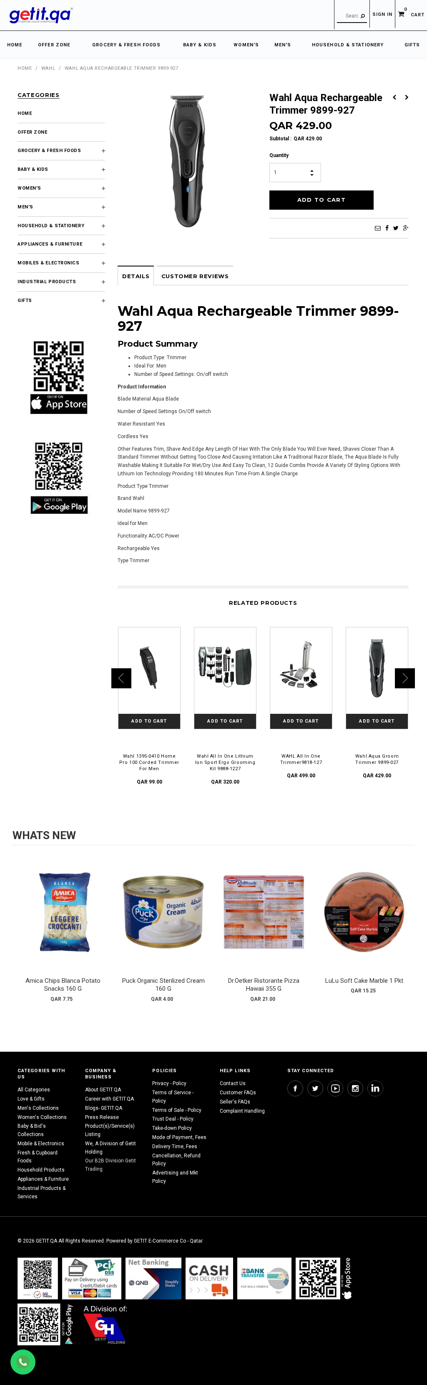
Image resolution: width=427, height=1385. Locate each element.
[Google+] (406, 228)
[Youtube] (335, 1088)
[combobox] (352, 16)
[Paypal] (38, 1278)
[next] (406, 930)
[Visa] (91, 1278)
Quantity (279, 155)
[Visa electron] (264, 1278)
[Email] (378, 228)
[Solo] (46, 1324)
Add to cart (63, 920)
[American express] (209, 1278)
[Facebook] (387, 228)
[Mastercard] (153, 1278)
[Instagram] (355, 1088)
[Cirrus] (105, 1324)
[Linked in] (375, 1088)
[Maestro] (325, 1278)
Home (25, 68)
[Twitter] (396, 228)
